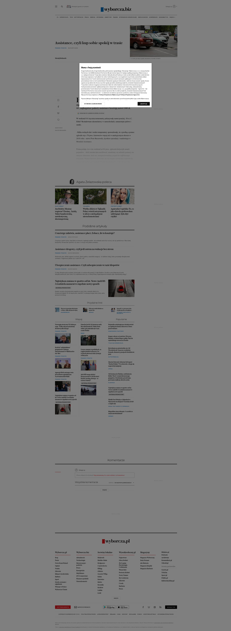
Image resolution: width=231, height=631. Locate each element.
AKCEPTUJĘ (143, 104)
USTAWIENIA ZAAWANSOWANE (93, 103)
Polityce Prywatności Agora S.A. (130, 95)
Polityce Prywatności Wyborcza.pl (109, 95)
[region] (115, 85)
